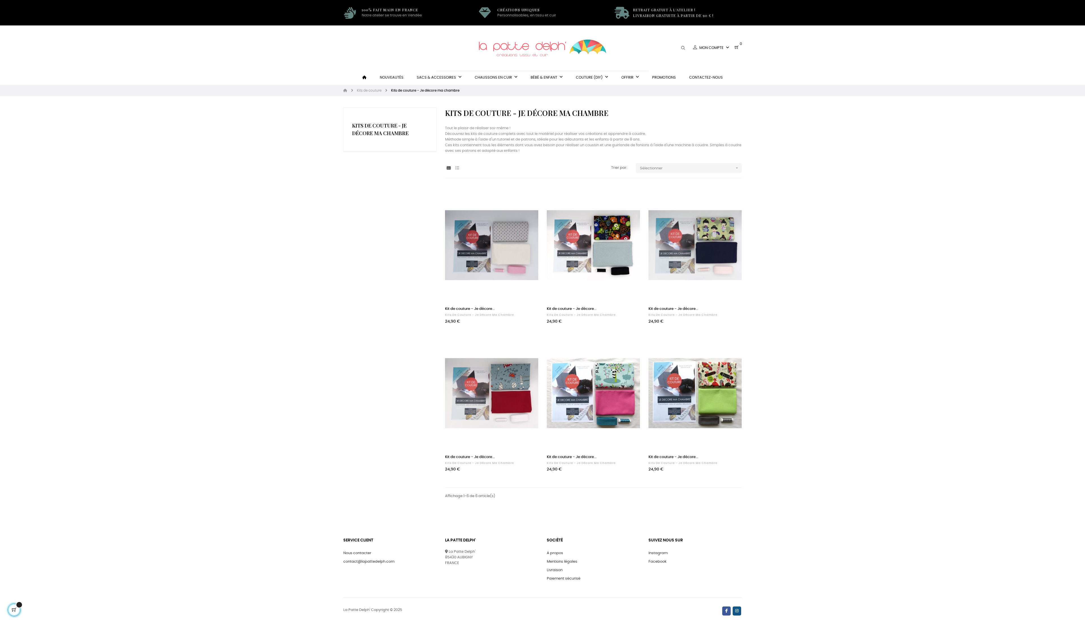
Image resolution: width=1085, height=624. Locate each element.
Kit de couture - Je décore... (470, 309)
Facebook (657, 561)
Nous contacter (357, 553)
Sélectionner (689, 168)
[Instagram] (737, 611)
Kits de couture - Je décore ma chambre (479, 315)
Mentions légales (562, 561)
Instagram (658, 553)
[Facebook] (726, 611)
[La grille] (448, 168)
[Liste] (457, 168)
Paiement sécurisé (563, 578)
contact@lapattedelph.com (368, 561)
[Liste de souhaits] (528, 197)
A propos (555, 553)
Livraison (555, 570)
